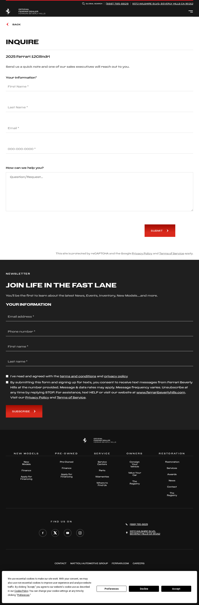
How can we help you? (25, 167)
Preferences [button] (23, 595)
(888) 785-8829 (117, 3)
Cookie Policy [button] (21, 591)
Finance (26, 470)
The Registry (135, 482)
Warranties (102, 476)
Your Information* (21, 77)
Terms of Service (171, 253)
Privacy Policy (142, 253)
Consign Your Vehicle (135, 464)
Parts (102, 470)
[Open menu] (190, 11)
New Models (26, 463)
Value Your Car (134, 474)
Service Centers (102, 463)
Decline (144, 588)
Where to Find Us (102, 484)
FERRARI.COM (120, 563)
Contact (172, 487)
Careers (138, 563)
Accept (176, 588)
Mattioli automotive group (89, 563)
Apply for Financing (26, 477)
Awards (172, 474)
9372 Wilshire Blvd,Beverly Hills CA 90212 (162, 4)
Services (172, 468)
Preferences (112, 588)
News (172, 480)
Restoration (172, 462)
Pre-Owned (66, 462)
